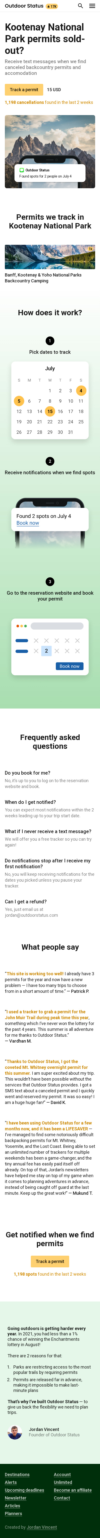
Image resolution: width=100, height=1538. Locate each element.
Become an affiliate (73, 1490)
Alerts (11, 1482)
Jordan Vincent (42, 1527)
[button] (80, 6)
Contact (62, 1497)
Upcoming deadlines (24, 1490)
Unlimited (63, 1482)
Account (62, 1474)
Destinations (17, 1474)
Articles (12, 1505)
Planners (13, 1513)
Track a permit (24, 89)
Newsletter (15, 1497)
